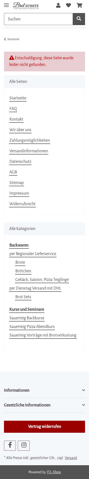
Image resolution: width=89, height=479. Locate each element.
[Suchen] (79, 19)
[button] (58, 5)
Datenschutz (20, 161)
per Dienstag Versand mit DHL (35, 288)
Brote (20, 262)
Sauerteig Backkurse (26, 318)
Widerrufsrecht (22, 204)
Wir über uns (20, 130)
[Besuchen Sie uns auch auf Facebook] (10, 446)
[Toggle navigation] (6, 3)
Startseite (17, 98)
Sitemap (16, 183)
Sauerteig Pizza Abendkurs (32, 326)
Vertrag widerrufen (44, 426)
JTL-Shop (54, 472)
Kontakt (16, 119)
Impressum (19, 193)
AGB (13, 172)
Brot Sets (23, 297)
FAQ (13, 109)
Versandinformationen (28, 151)
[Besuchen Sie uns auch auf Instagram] (24, 446)
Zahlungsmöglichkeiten (29, 140)
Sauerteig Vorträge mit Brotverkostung (42, 335)
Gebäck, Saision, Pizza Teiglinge (42, 280)
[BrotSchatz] (26, 5)
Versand (71, 458)
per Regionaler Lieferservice (32, 254)
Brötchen (23, 271)
